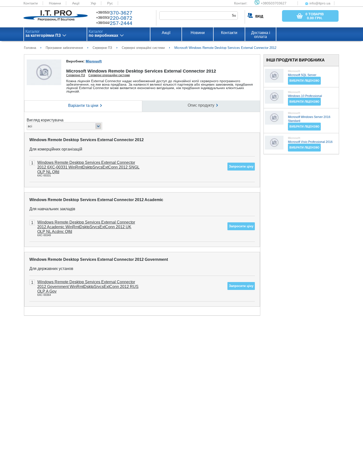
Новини (55, 3)
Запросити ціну (241, 166)
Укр (93, 3)
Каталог (43, 34)
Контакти (30, 3)
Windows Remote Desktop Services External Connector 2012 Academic (96, 200)
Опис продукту (201, 105)
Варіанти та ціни (83, 105)
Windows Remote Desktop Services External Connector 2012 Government (98, 259)
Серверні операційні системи (109, 75)
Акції (76, 3)
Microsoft (94, 61)
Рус (110, 3)
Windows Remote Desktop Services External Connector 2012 (86, 140)
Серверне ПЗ (75, 75)
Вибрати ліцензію (304, 80)
